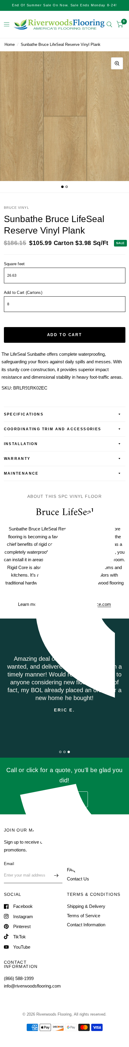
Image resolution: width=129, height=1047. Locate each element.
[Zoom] (117, 63)
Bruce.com (100, 604)
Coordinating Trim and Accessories (52, 429)
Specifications (24, 414)
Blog (71, 860)
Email (9, 863)
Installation (21, 444)
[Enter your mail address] (56, 875)
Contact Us (78, 878)
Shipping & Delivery (86, 906)
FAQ (71, 869)
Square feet (14, 264)
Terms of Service (83, 915)
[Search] (109, 24)
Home (9, 44)
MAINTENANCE (21, 473)
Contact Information (86, 924)
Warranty (17, 459)
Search (74, 842)
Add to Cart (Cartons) (23, 292)
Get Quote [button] (65, 799)
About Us (76, 851)
